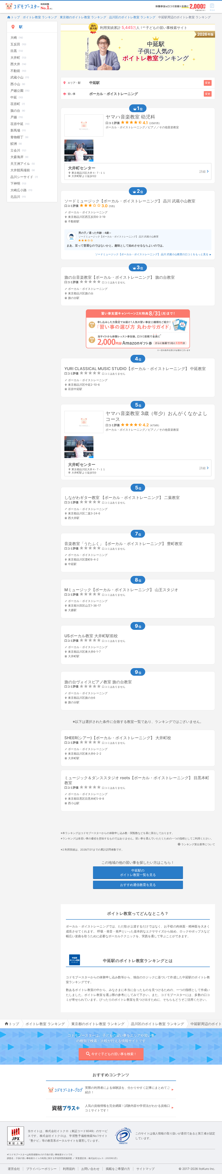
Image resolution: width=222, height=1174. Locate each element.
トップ (15, 17)
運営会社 (14, 1169)
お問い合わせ (90, 1169)
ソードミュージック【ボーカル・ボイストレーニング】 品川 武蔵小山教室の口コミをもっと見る (151, 254)
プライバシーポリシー (41, 1169)
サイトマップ (145, 1169)
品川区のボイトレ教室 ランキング (132, 17)
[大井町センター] (138, 171)
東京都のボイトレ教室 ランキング (83, 17)
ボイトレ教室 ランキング (40, 17)
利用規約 (69, 1169)
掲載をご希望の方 (118, 1169)
